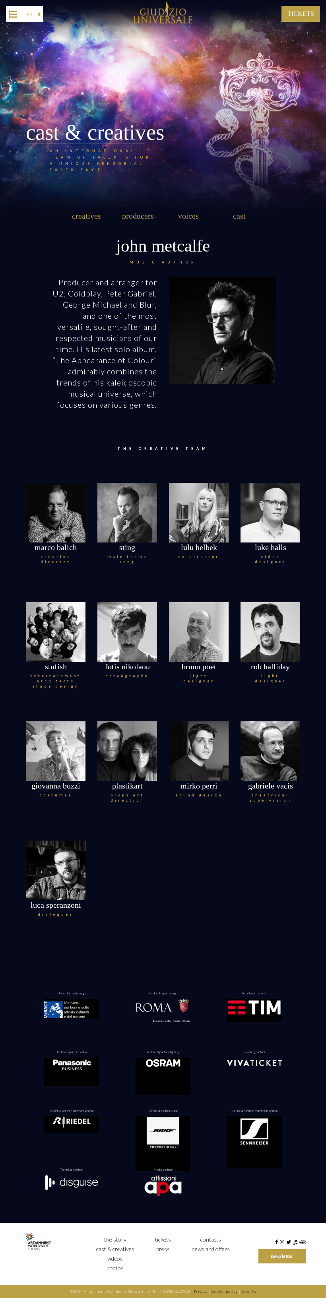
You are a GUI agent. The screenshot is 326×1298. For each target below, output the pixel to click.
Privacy (201, 1291)
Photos (115, 1268)
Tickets (163, 1239)
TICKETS (300, 13)
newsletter (282, 1256)
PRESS (163, 1249)
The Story (115, 1239)
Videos (115, 1258)
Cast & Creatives (115, 1249)
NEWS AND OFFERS (211, 1249)
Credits (249, 1291)
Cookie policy (225, 1291)
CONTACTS (210, 1239)
